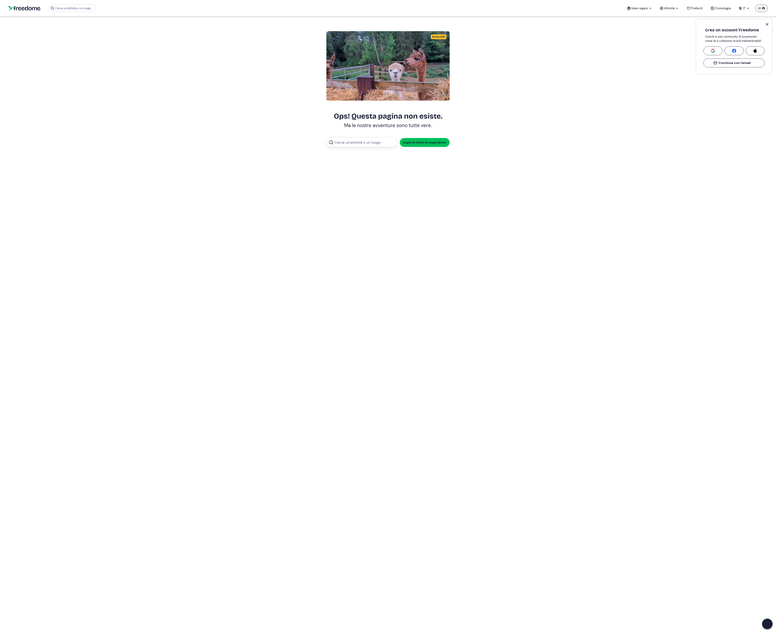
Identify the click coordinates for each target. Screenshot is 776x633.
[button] (767, 624)
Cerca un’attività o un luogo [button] (73, 8)
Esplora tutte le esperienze (424, 142)
